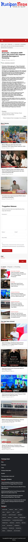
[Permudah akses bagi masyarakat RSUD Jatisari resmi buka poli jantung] (14, 185)
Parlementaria (22, 517)
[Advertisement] (14, 24)
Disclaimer (3, 464)
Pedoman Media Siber (6, 470)
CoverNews (20, 538)
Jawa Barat (4, 166)
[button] (2, 40)
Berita (16, 509)
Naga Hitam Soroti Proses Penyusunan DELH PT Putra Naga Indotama (17, 285)
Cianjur (20, 509)
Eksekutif (8, 512)
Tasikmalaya (9, 530)
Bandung (11, 509)
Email (16, 232)
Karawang (9, 166)
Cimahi (3, 512)
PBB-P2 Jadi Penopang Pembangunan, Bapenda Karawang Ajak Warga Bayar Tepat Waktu (12, 496)
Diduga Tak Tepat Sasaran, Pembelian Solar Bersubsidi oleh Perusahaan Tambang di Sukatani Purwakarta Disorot (13, 446)
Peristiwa (7, 141)
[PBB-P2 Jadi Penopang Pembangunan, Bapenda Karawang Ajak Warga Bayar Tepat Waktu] (5, 304)
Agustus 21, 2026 (9, 371)
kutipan (4, 60)
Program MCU (10, 525)
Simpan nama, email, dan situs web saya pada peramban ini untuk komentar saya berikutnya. (13, 245)
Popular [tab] (10, 267)
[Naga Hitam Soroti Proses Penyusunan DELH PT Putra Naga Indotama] (5, 284)
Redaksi (3, 473)
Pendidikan (12, 522)
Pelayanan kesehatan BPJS (17, 520)
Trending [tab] (17, 267)
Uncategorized (13, 141)
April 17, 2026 (9, 174)
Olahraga (16, 517)
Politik (3, 525)
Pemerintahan (13, 271)
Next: (14, 117)
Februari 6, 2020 (10, 60)
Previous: (12, 113)
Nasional (3, 141)
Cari (2, 256)
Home (2, 467)
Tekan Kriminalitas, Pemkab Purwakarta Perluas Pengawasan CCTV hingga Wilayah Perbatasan (12, 483)
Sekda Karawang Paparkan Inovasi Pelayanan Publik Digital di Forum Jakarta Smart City (18, 295)
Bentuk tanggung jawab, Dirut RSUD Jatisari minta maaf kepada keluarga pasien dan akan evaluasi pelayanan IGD (13, 171)
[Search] (26, 40)
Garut (13, 512)
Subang (3, 530)
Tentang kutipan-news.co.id (7, 476)
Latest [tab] (4, 267)
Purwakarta (18, 271)
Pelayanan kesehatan (6, 520)
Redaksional (11, 528)
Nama (3, 232)
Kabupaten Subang (12, 514)
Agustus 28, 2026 (9, 345)
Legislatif (4, 517)
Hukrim (18, 512)
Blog (2, 462)
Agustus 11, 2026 (9, 449)
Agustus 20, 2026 (9, 422)
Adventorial (4, 509)
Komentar (4, 214)
